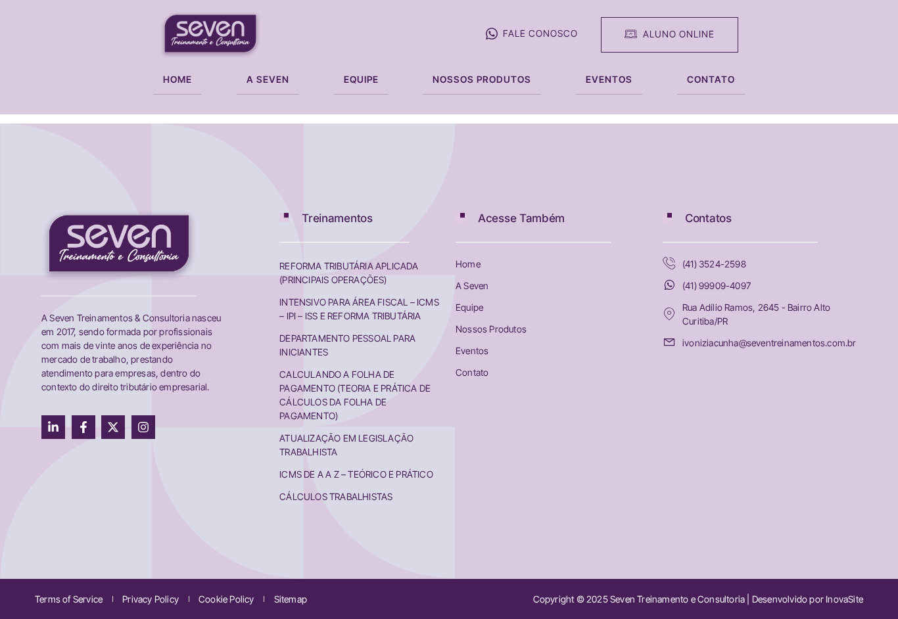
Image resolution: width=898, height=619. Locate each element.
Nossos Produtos (482, 79)
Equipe (361, 79)
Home (177, 79)
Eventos (609, 79)
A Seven (268, 79)
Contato (711, 79)
